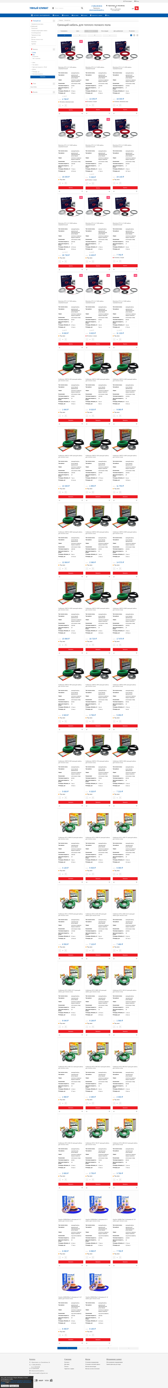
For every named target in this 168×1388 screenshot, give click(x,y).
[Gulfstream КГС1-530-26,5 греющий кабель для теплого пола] (98, 1051)
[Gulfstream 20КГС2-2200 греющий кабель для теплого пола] (70, 593)
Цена (77, 31)
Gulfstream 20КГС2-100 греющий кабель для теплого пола (70, 380)
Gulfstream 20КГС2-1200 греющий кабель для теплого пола (125, 380)
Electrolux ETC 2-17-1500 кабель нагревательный (67, 145)
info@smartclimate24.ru (96, 10)
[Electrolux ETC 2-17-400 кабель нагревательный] (125, 208)
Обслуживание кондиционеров (114, 1362)
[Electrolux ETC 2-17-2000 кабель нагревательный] (125, 130)
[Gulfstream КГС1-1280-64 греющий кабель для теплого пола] (98, 822)
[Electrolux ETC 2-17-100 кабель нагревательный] (70, 52)
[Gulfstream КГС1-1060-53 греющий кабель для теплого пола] (70, 822)
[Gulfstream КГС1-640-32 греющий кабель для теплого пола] (70, 1127)
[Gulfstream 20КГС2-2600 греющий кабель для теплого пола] (125, 593)
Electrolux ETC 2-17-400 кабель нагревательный (122, 224)
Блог (108, 15)
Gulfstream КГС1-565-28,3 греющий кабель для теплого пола (125, 1067)
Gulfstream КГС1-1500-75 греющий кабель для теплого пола (125, 838)
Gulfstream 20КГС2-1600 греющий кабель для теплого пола (125, 456)
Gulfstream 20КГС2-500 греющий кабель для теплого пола (124, 685)
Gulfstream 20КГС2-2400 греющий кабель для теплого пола (97, 609)
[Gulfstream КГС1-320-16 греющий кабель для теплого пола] (125, 975)
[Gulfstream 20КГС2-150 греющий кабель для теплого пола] (98, 440)
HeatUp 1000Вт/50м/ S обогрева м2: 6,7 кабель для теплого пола (69, 1220)
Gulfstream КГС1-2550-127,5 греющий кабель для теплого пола (69, 991)
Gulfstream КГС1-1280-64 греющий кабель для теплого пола (98, 838)
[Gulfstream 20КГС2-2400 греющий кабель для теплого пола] (98, 593)
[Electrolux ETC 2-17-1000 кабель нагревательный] (98, 52)
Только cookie (14, 1386)
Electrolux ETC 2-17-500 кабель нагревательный (67, 301)
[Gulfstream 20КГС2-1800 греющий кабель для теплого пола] (70, 516)
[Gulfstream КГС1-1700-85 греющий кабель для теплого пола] (70, 898)
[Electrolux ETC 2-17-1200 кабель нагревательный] (125, 52)
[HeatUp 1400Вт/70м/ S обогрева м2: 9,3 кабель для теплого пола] (125, 1204)
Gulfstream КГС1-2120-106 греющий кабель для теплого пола (96, 914)
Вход (137, 1)
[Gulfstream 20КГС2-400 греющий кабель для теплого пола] (98, 669)
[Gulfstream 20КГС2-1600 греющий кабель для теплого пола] (125, 440)
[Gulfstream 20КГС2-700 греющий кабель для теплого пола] (98, 746)
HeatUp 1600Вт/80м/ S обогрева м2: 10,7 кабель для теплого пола (70, 1297)
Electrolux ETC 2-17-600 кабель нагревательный (95, 301)
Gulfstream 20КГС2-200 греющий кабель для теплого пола (97, 532)
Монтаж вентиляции (90, 1366)
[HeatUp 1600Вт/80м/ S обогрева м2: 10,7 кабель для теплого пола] (70, 1282)
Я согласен (5, 1386)
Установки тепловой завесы (92, 1364)
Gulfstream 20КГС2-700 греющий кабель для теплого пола (97, 761)
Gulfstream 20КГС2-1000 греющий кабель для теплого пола (97, 380)
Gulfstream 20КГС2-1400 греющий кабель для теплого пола (70, 456)
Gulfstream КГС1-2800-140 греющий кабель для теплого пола (96, 991)
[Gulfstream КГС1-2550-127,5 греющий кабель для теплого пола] (70, 975)
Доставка (75, 15)
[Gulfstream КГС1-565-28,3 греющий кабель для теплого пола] (125, 1051)
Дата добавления (118, 31)
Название (90, 31)
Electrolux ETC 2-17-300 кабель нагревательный (95, 224)
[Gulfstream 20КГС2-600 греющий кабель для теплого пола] (70, 746)
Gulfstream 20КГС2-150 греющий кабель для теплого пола (97, 456)
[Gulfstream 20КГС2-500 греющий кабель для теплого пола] (125, 669)
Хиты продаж (104, 31)
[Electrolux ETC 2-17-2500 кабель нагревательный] (70, 208)
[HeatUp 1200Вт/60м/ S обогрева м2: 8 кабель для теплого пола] (98, 1204)
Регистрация (128, 1)
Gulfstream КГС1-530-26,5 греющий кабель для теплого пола (98, 1067)
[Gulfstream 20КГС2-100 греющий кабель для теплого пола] (70, 364)
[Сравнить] (59, 114)
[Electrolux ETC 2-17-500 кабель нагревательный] (70, 286)
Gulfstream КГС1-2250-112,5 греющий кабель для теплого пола (123, 914)
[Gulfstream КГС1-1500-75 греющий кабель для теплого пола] (125, 822)
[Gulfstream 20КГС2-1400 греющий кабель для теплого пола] (70, 440)
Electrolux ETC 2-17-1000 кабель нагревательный (95, 68)
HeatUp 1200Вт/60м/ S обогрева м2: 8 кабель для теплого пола (96, 1220)
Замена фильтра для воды (113, 1364)
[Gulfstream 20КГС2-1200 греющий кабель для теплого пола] (125, 364)
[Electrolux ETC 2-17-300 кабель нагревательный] (98, 208)
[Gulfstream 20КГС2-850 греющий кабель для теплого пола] (125, 746)
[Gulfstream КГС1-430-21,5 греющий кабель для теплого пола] (70, 1051)
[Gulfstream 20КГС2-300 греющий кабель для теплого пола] (70, 669)
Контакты (66, 15)
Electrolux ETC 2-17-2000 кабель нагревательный (122, 145)
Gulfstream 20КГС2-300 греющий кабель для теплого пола (70, 685)
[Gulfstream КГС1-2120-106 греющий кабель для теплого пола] (98, 898)
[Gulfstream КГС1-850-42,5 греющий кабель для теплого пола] (125, 1127)
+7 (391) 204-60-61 (96, 6)
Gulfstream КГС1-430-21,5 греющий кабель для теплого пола (70, 1067)
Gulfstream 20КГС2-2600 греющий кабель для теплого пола (125, 609)
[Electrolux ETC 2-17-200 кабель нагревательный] (98, 130)
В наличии (132, 31)
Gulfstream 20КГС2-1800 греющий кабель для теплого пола (70, 532)
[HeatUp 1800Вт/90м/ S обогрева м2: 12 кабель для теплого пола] (98, 1282)
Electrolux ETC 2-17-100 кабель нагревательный (67, 68)
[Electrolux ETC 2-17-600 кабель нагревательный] (98, 286)
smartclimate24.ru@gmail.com (39, 1373)
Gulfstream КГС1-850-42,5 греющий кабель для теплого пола (125, 1143)
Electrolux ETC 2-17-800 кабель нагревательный (122, 301)
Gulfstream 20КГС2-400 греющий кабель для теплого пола (97, 685)
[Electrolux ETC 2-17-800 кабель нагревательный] (125, 286)
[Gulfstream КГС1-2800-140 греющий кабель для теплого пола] (98, 975)
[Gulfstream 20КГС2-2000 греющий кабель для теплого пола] (125, 516)
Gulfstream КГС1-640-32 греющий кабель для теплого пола (70, 1143)
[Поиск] (82, 8)
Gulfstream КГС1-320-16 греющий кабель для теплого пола (124, 991)
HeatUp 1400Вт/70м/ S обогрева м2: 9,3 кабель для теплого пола (124, 1220)
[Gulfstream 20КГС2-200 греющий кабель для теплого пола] (98, 516)
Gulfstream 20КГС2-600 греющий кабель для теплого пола (70, 761)
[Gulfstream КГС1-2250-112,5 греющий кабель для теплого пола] (125, 898)
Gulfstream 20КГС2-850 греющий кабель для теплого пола (124, 761)
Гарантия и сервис (97, 15)
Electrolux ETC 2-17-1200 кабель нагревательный (122, 68)
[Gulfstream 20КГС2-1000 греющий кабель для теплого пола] (98, 364)
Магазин (56, 15)
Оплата (85, 15)
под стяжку (33, 86)
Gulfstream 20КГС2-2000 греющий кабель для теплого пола (125, 532)
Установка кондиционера (91, 1362)
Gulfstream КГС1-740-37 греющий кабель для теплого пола (97, 1143)
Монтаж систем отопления (92, 1368)
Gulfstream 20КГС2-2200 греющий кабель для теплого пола (70, 609)
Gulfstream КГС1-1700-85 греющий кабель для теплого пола (70, 914)
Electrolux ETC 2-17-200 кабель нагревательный (95, 145)
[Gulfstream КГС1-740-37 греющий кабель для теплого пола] (98, 1127)
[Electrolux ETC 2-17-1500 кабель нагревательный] (70, 130)
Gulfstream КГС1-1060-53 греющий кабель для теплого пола (70, 838)
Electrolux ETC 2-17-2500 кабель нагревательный (67, 224)
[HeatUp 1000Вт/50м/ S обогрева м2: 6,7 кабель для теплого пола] (70, 1204)
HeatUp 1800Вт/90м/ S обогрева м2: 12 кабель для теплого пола (97, 1297)
